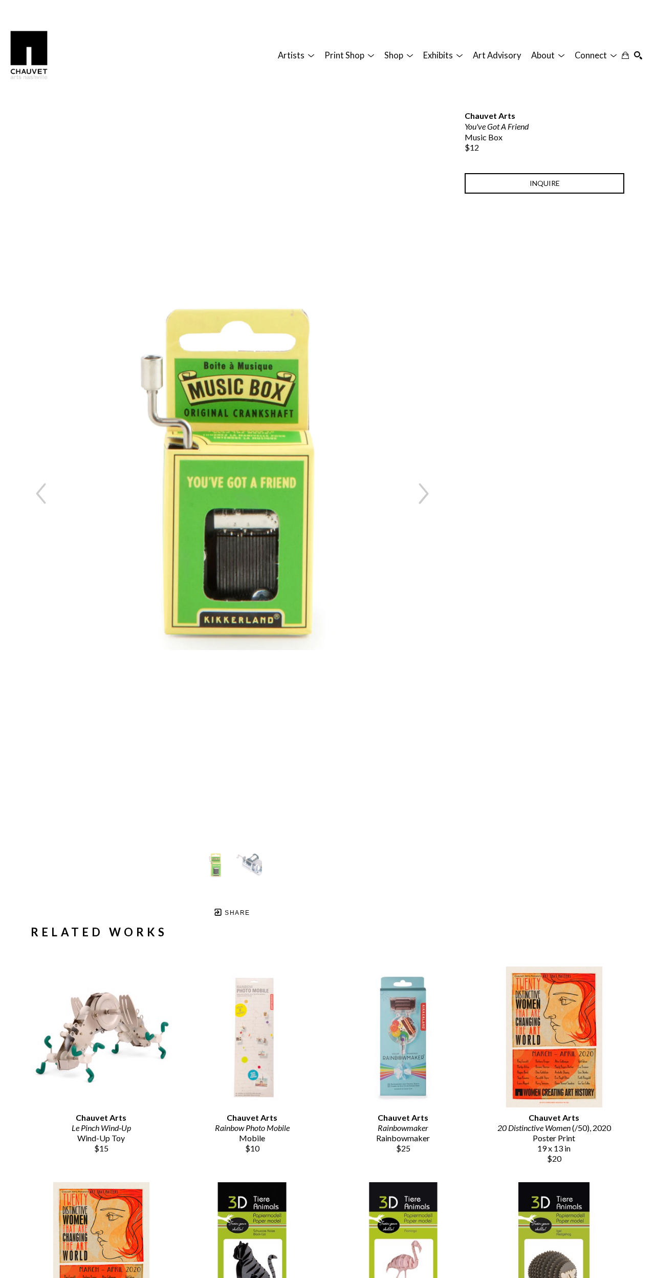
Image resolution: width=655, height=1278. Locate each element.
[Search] (638, 55)
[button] (296, 55)
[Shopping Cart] (625, 55)
